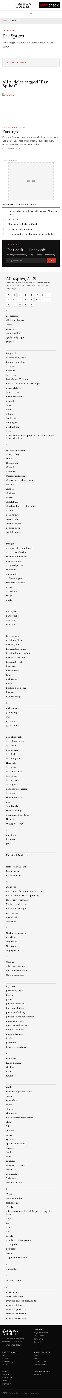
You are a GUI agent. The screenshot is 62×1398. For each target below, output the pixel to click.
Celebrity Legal (8, 1361)
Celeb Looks (39, 1336)
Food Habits (7, 1378)
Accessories (9, 127)
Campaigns (38, 1339)
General (5, 1374)
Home (4, 21)
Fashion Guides (22, 5)
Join (51, 261)
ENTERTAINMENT (11, 1352)
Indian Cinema (40, 1361)
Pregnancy (6, 1384)
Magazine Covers (41, 1333)
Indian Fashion (42, 1352)
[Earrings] (31, 108)
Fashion (38, 1329)
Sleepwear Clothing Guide (23, 224)
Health (6, 1371)
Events (5, 1358)
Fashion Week (39, 1365)
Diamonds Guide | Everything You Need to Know (32, 212)
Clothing (37, 1342)
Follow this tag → (16, 62)
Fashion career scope (20, 229)
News (4, 1355)
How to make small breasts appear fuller (31, 234)
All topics (37, 1374)
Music (4, 1365)
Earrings (10, 132)
